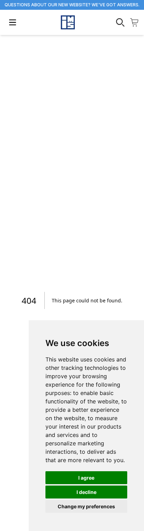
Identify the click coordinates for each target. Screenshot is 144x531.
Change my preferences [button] (86, 506)
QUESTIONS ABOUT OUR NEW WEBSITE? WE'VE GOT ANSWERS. (72, 4)
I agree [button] (86, 478)
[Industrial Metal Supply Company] (68, 22)
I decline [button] (86, 492)
